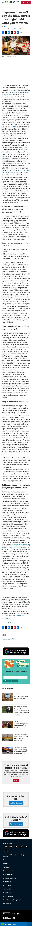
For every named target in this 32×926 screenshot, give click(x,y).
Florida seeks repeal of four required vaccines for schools (22, 725)
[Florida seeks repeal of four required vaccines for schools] (7, 724)
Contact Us (6, 867)
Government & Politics (20, 734)
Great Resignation (14, 92)
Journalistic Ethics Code (15, 797)
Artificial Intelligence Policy (10, 878)
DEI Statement (7, 881)
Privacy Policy (7, 885)
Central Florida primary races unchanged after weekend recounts (20, 751)
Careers (5, 863)
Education (17, 694)
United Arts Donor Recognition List (12, 900)
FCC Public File (7, 892)
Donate (26, 2)
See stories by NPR (8, 639)
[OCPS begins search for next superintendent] (7, 697)
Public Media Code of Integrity (16, 818)
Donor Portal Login (8, 896)
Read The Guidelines (16, 803)
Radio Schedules (7, 860)
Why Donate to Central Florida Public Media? (16, 766)
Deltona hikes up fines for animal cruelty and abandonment (21, 738)
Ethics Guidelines (7, 874)
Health (16, 721)
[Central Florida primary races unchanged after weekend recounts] (7, 750)
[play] (3, 924)
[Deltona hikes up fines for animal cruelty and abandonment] (7, 737)
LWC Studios (14, 127)
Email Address (7, 675)
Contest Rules (7, 889)
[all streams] (29, 924)
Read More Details (16, 824)
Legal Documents (8, 870)
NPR (5, 26)
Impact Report (7, 903)
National (10, 622)
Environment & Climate (20, 706)
